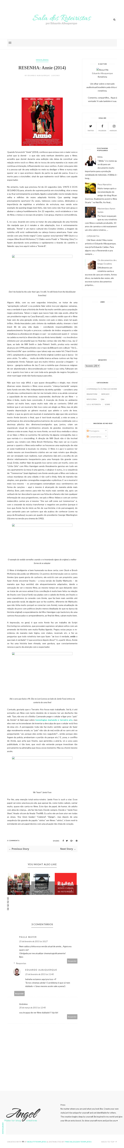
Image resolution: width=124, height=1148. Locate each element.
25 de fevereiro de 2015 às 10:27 (33, 941)
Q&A (102, 399)
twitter (91, 130)
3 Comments (13, 840)
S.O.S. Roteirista (94, 404)
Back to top (108, 1142)
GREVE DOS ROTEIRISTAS (17, 890)
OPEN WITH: (93, 236)
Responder (72, 961)
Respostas (21, 963)
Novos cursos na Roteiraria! (65, 890)
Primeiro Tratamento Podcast (41, 888)
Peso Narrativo (105, 184)
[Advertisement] (102, 325)
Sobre (107, 404)
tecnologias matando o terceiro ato (53, 720)
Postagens (94, 431)
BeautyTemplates (36, 1142)
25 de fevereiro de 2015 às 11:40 (39, 974)
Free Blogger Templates (78, 1142)
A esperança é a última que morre (102, 389)
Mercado (105, 394)
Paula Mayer (28, 936)
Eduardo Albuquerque (41, 969)
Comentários (95, 436)
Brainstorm (92, 394)
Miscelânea (42, 60)
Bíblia (100, 157)
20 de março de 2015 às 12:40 (32, 1007)
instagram (114, 130)
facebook (102, 130)
